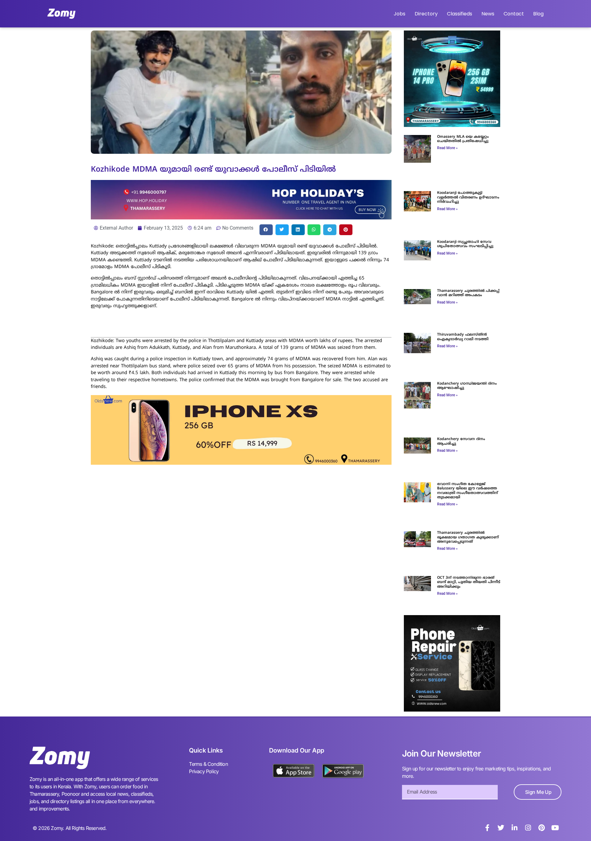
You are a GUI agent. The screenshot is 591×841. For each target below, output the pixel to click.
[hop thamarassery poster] (241, 217)
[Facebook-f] (487, 827)
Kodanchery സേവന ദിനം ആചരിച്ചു (461, 441)
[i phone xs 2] (241, 463)
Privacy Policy (204, 771)
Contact (514, 13)
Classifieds (459, 13)
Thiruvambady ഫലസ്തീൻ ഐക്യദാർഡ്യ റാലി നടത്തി (462, 337)
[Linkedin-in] (514, 827)
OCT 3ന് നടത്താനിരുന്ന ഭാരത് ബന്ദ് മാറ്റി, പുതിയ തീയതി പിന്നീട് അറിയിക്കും (468, 582)
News (487, 13)
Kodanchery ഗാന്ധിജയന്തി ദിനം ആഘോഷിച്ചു (467, 386)
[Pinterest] (541, 827)
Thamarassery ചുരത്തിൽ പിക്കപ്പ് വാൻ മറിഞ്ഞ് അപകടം (468, 293)
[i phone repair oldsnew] (452, 710)
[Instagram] (528, 827)
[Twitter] (500, 827)
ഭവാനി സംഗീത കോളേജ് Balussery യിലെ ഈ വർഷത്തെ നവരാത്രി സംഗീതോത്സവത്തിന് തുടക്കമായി (467, 491)
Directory (426, 13)
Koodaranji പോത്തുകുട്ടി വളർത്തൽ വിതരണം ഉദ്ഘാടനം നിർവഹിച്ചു (468, 197)
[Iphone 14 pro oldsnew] (452, 125)
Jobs (399, 13)
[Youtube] (555, 827)
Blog (538, 13)
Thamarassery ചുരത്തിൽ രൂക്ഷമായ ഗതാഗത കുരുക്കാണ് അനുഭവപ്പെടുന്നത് (468, 537)
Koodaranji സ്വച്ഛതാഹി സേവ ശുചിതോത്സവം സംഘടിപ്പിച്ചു (465, 244)
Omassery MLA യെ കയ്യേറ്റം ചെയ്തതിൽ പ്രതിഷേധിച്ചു (463, 139)
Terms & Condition (208, 764)
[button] (266, 229)
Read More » (447, 148)
